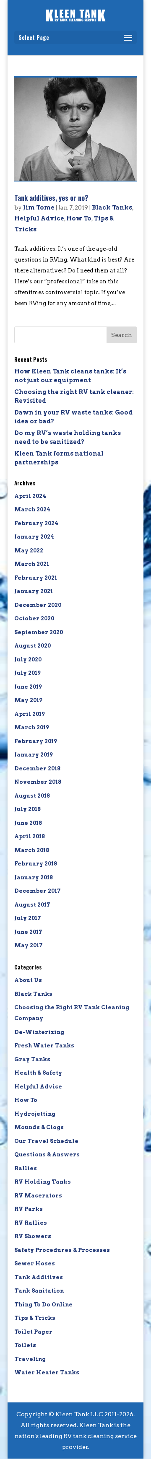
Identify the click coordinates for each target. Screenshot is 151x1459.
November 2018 (37, 782)
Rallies (25, 1168)
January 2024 (34, 537)
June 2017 (28, 932)
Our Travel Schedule (46, 1141)
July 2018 (27, 809)
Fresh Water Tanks (44, 1045)
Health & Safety (38, 1073)
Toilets (25, 1345)
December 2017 (37, 891)
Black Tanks (112, 207)
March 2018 (31, 850)
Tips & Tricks (34, 1318)
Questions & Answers (47, 1154)
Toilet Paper (33, 1332)
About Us (28, 980)
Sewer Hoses (34, 1263)
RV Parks (28, 1209)
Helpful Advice (39, 218)
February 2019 (35, 741)
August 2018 (32, 796)
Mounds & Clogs (39, 1127)
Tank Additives (38, 1277)
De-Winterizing (39, 1032)
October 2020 (34, 618)
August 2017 (32, 905)
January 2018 (33, 877)
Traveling (30, 1359)
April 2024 (30, 496)
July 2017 (27, 918)
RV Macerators (38, 1195)
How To (78, 218)
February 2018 (35, 863)
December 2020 (37, 605)
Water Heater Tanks (46, 1372)
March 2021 (31, 564)
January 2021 (33, 591)
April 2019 (29, 714)
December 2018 (37, 768)
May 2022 (28, 550)
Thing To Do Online (43, 1304)
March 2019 (31, 727)
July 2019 (27, 673)
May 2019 (28, 700)
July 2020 (28, 659)
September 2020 (38, 632)
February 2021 (35, 578)
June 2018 (28, 823)
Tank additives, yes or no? (51, 198)
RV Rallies (30, 1223)
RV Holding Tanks (42, 1182)
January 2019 (33, 755)
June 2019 (28, 687)
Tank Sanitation (39, 1291)
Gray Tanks (32, 1059)
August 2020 (32, 646)
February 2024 (36, 523)
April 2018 (29, 836)
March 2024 (32, 509)
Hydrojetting (34, 1114)
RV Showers (32, 1236)
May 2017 (28, 945)
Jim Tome (39, 207)
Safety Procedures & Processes (62, 1250)
